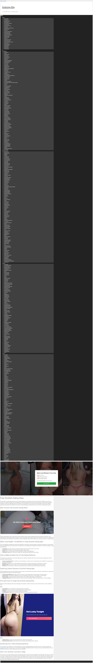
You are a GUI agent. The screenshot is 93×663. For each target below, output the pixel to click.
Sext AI (5, 84)
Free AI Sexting (6, 272)
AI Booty (5, 302)
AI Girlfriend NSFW (7, 146)
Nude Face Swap (7, 448)
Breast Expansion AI (7, 119)
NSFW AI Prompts (7, 113)
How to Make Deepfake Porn (8, 389)
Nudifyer (5, 155)
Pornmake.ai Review (7, 267)
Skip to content (3, 0)
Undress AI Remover (7, 345)
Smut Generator (6, 325)
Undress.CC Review (7, 175)
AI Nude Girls (6, 318)
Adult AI (5, 277)
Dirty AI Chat (6, 372)
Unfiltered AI (6, 381)
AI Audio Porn (6, 388)
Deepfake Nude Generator (8, 169)
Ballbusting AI (6, 69)
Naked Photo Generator (8, 361)
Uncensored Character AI (8, 328)
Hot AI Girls (6, 292)
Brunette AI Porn (6, 300)
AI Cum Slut (6, 63)
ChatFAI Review (6, 250)
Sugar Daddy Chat (7, 40)
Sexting (3, 263)
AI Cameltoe (6, 264)
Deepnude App (6, 204)
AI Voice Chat (6, 324)
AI (2, 49)
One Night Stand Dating (8, 31)
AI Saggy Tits (6, 136)
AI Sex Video (6, 161)
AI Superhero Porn (7, 435)
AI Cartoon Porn (6, 227)
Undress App (6, 279)
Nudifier (5, 223)
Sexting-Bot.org (3, 647)
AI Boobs (5, 208)
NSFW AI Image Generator (8, 368)
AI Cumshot (6, 206)
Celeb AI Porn (6, 207)
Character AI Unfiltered (8, 380)
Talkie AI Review (6, 423)
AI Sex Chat (6, 214)
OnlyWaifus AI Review (7, 413)
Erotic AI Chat (6, 460)
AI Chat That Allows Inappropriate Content (11, 82)
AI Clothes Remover (7, 143)
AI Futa (5, 271)
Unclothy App (6, 67)
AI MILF (5, 340)
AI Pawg (5, 96)
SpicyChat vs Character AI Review (9, 186)
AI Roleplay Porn (6, 351)
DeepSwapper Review (7, 270)
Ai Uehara (5, 402)
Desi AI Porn (6, 347)
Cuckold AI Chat (6, 440)
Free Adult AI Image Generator (9, 260)
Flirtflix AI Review (7, 192)
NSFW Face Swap (7, 287)
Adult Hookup (6, 46)
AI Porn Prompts (6, 117)
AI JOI (5, 352)
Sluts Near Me (6, 48)
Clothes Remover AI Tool (8, 148)
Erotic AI (5, 235)
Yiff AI (5, 457)
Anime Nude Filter (7, 369)
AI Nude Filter (6, 316)
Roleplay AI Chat (6, 215)
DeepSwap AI (6, 234)
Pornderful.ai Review (7, 329)
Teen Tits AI (6, 456)
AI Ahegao (6, 219)
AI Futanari (6, 332)
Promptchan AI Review (7, 127)
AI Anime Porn (6, 102)
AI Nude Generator (7, 245)
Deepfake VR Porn (7, 179)
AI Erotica (5, 359)
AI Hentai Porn (6, 88)
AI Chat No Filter (6, 410)
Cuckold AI (6, 176)
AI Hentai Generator (7, 118)
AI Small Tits (6, 280)
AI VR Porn (6, 194)
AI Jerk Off (6, 83)
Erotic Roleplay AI (7, 178)
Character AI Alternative (8, 60)
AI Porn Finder (6, 142)
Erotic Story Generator (7, 259)
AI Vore (5, 293)
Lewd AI (5, 374)
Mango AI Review (7, 336)
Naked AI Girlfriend (7, 226)
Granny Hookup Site (7, 25)
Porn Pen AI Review (7, 228)
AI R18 (5, 454)
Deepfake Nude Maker (7, 315)
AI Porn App (6, 55)
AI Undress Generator (7, 99)
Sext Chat (5, 30)
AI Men (5, 200)
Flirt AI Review (6, 157)
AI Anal (5, 367)
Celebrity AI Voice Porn (7, 330)
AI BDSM (5, 432)
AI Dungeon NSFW (7, 418)
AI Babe (5, 424)
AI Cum (5, 362)
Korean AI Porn (6, 242)
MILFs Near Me (6, 29)
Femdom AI (6, 141)
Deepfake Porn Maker (7, 322)
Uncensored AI (6, 156)
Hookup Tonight (6, 37)
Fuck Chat (6, 38)
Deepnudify (6, 114)
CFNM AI (5, 321)
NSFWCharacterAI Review (8, 95)
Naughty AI (6, 213)
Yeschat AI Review (7, 230)
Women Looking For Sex (8, 34)
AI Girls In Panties (7, 346)
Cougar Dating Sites (7, 33)
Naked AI (5, 248)
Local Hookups (6, 24)
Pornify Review (6, 426)
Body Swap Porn (7, 77)
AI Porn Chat (6, 90)
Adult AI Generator (7, 199)
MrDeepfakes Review (7, 107)
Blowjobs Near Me (7, 32)
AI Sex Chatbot (6, 252)
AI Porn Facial (6, 201)
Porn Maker (4, 51)
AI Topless (6, 383)
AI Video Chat (6, 172)
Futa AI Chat (6, 390)
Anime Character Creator (8, 282)
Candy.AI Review (7, 56)
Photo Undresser (7, 91)
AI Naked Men (6, 97)
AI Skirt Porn (6, 134)
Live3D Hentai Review (7, 265)
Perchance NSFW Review (8, 412)
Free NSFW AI (6, 323)
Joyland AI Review (7, 311)
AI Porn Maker (6, 185)
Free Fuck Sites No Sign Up (8, 41)
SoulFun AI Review (7, 89)
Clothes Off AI (6, 401)
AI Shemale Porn (6, 98)
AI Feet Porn (6, 231)
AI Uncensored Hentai (7, 442)
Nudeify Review (6, 66)
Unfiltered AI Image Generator (9, 68)
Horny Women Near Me (8, 23)
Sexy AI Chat (6, 110)
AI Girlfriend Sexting (7, 317)
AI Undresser (6, 103)
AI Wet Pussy (6, 52)
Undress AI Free (6, 140)
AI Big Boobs (6, 376)
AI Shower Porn (6, 273)
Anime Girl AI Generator (8, 396)
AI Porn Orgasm (6, 106)
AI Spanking (6, 120)
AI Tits (5, 229)
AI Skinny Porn (6, 139)
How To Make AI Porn (7, 177)
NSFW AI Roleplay (7, 191)
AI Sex (3, 353)
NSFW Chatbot (6, 331)
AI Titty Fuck (6, 455)
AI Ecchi (5, 375)
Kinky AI (5, 249)
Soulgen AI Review (7, 135)
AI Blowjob (6, 154)
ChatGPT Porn (6, 216)
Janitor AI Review (7, 190)
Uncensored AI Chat (7, 452)
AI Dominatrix (6, 187)
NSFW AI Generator (7, 105)
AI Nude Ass (6, 162)
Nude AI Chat (6, 299)
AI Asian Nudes (6, 391)
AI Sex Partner (6, 212)
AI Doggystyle (6, 373)
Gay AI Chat (6, 70)
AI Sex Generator (7, 394)
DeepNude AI (6, 294)
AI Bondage (6, 121)
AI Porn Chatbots (7, 333)
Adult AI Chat (6, 446)
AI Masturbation (6, 296)
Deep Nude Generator (7, 193)
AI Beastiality (6, 338)
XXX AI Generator (7, 285)
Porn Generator (5, 150)
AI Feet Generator (7, 164)
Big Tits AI (5, 198)
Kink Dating (6, 26)
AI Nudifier (6, 404)
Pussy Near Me (6, 45)
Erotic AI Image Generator (8, 403)
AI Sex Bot (6, 314)
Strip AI (5, 406)
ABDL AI (5, 365)
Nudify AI (5, 104)
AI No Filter (6, 354)
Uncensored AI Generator (8, 286)
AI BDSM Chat (6, 258)
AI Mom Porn (6, 382)
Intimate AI (6, 431)
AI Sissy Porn (6, 165)
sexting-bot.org (3, 659)
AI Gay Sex (6, 59)
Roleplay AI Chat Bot (7, 126)
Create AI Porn (6, 433)
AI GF (5, 244)
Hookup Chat (6, 19)
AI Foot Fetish (6, 350)
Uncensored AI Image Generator (9, 75)
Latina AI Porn (6, 366)
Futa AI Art (6, 420)
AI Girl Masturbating (7, 449)
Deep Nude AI (6, 417)
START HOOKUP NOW (33, 618)
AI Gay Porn (6, 183)
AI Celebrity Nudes (7, 358)
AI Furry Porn (6, 303)
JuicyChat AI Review (7, 438)
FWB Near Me (6, 22)
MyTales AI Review (7, 337)
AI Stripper (6, 251)
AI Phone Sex (6, 288)
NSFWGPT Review (7, 241)
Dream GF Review (7, 76)
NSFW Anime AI (6, 128)
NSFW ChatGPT (6, 447)
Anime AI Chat (6, 397)
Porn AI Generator (7, 439)
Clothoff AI (6, 73)
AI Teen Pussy (6, 360)
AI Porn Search (6, 416)
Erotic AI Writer (6, 425)
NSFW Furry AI (6, 170)
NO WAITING (27, 526)
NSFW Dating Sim (7, 163)
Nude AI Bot (6, 384)
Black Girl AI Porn (7, 92)
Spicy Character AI (7, 441)
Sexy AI (5, 197)
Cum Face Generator (7, 405)
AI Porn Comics (6, 445)
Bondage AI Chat (7, 125)
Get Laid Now (46, 483)
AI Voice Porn (6, 453)
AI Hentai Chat (6, 434)
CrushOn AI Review (7, 301)
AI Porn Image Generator (8, 409)
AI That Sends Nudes (7, 85)
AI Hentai (5, 147)
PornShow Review (7, 158)
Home (3, 17)
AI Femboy (6, 411)
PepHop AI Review (7, 278)
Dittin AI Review (6, 54)
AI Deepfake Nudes (7, 61)
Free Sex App (6, 47)
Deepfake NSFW (7, 310)
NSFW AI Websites (7, 308)
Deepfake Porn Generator (8, 387)
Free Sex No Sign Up (7, 39)
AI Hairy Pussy (6, 344)
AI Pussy (5, 309)
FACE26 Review (6, 74)
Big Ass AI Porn (6, 62)
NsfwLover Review (7, 236)
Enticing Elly (8, 7)
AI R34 (5, 209)
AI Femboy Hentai (7, 289)
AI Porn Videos (6, 243)
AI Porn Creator (6, 256)
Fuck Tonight (6, 18)
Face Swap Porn (6, 112)
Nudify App (6, 238)
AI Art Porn (6, 355)
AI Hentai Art (6, 257)
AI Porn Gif (6, 281)
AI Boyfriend (6, 168)
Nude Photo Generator (7, 222)
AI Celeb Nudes (6, 111)
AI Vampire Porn (6, 171)
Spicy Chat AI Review (7, 427)
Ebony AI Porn (6, 133)
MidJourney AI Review (7, 124)
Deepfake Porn (6, 295)
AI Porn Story (6, 221)
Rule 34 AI (6, 184)
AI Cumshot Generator (7, 81)
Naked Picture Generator (8, 220)
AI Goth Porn (6, 395)
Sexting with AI (6, 274)
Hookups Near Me (7, 44)
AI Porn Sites (6, 149)
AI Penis (5, 132)
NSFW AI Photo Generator (8, 307)
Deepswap (6, 343)
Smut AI (5, 53)
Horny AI (5, 398)
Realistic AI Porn (6, 153)
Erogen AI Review (7, 266)
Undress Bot (6, 237)
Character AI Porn (7, 205)
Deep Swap (6, 339)
